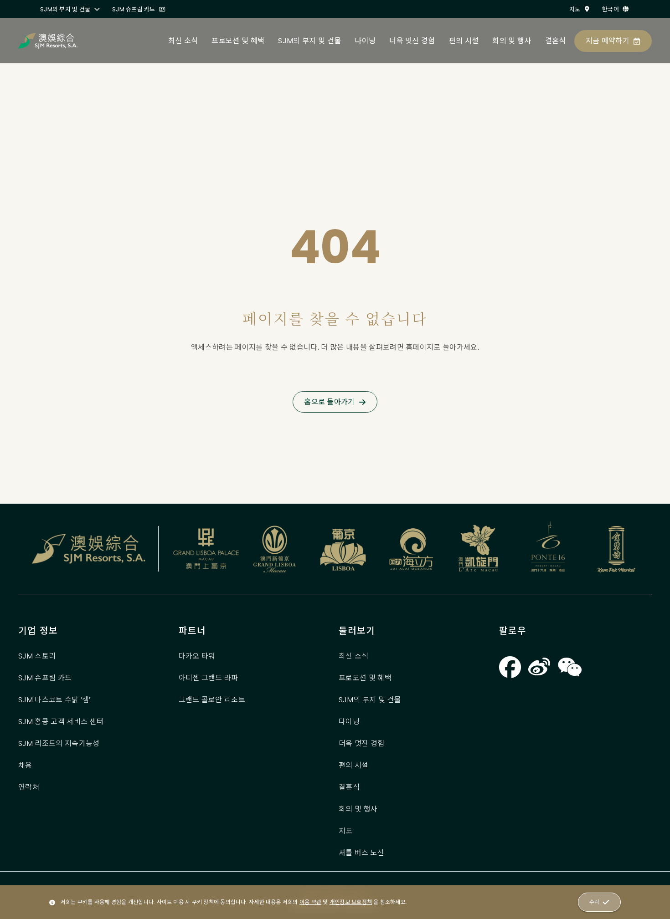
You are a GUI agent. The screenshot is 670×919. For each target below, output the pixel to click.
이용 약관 (310, 902)
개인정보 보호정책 (351, 902)
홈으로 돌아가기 (329, 402)
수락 (594, 902)
